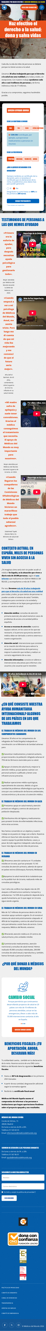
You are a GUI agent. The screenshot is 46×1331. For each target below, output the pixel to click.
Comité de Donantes (9, 1293)
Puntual (11, 159)
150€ (27, 128)
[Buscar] (16, 7)
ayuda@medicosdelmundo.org (19, 1157)
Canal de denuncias (9, 1298)
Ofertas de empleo (9, 1308)
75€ (18, 128)
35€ (10, 128)
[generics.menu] (41, 7)
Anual (35, 159)
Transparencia (7, 1303)
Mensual (19, 159)
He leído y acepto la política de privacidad (19, 1192)
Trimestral (27, 159)
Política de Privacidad (10, 1288)
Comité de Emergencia (10, 1313)
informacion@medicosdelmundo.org (22, 1133)
